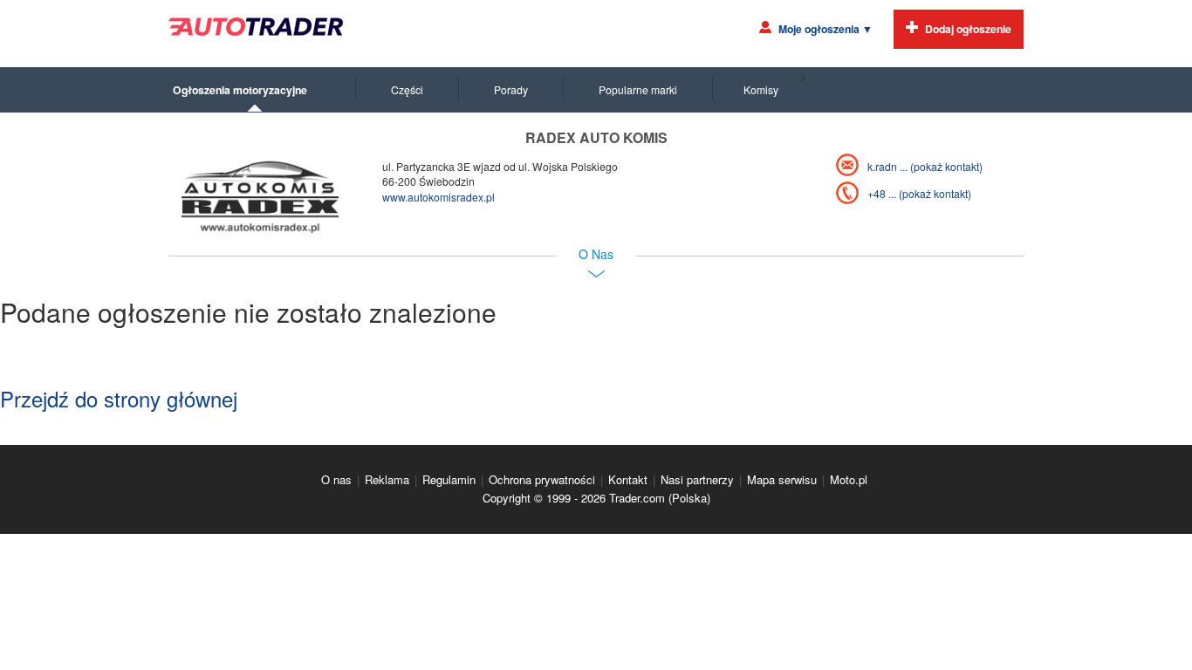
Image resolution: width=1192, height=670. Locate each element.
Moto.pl (848, 479)
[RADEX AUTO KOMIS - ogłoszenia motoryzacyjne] (260, 197)
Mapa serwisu (782, 479)
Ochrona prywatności (542, 479)
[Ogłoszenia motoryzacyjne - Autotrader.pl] (255, 26)
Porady (511, 89)
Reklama (387, 479)
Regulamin (449, 479)
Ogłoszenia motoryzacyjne (240, 90)
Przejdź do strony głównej (118, 398)
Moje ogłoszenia (825, 29)
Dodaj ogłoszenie (968, 29)
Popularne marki (638, 89)
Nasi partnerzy (697, 479)
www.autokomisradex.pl (438, 196)
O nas (336, 479)
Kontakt (627, 479)
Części (407, 89)
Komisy (760, 89)
